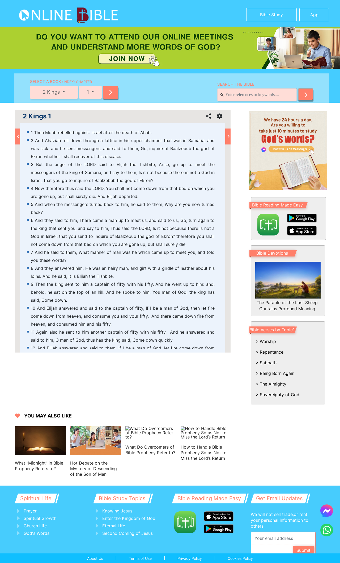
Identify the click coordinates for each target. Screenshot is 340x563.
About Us (95, 558)
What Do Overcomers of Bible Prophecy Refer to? (150, 449)
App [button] (314, 14)
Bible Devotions (272, 253)
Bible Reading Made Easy (277, 205)
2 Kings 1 (37, 116)
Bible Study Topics (122, 498)
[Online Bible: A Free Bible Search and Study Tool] (52, 13)
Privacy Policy (189, 558)
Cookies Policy (240, 558)
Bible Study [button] (271, 14)
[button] (110, 92)
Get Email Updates (279, 498)
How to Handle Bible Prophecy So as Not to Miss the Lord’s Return (204, 452)
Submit (303, 550)
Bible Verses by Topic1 (272, 329)
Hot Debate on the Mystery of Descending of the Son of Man (93, 468)
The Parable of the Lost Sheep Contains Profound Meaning (287, 305)
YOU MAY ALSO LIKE (48, 416)
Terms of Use (140, 558)
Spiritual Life (36, 498)
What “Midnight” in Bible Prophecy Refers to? (39, 465)
